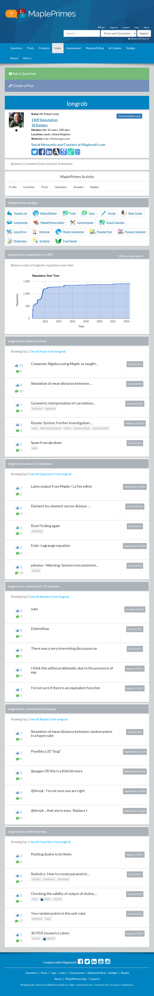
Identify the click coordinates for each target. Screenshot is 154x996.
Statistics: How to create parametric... (60, 874)
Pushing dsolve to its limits (51, 854)
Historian (44, 231)
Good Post (20, 231)
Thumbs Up (20, 213)
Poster (112, 213)
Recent (14, 58)
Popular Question (135, 231)
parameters (49, 879)
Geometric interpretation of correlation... (63, 403)
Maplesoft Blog (95, 48)
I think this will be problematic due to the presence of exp (72, 670)
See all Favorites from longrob (50, 842)
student (36, 570)
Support (126, 27)
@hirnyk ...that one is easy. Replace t (59, 810)
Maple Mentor (48, 213)
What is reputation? (131, 256)
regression (50, 408)
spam (34, 448)
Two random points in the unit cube (58, 913)
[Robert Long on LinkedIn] (49, 153)
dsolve (47, 899)
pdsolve (51, 938)
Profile (13, 187)
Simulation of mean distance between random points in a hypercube (71, 733)
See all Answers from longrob (49, 596)
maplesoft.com (84, 985)
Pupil (73, 213)
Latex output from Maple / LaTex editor (61, 486)
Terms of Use (101, 985)
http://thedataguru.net (57, 138)
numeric (58, 899)
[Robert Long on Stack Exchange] (77, 153)
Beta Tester (135, 213)
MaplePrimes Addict (52, 222)
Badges (131, 48)
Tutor (91, 213)
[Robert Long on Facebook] (41, 153)
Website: (37, 138)
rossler (67, 428)
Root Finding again (45, 525)
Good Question (115, 222)
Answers (79, 187)
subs (34, 609)
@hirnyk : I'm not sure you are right (58, 790)
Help (136, 27)
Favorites (28, 187)
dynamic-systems (82, 428)
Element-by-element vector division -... (61, 506)
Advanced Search (139, 38)
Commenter (21, 222)
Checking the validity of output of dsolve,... (64, 893)
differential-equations (50, 428)
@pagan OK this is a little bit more (57, 771)
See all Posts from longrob (48, 351)
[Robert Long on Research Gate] (71, 153)
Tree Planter (70, 241)
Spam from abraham (46, 442)
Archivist (45, 241)
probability (37, 918)
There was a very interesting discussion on (64, 648)
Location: (37, 134)
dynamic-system (100, 428)
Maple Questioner (73, 231)
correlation (37, 408)
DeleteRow (40, 628)
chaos (34, 428)
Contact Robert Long (129, 116)
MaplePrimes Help (76, 978)
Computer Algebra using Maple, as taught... (64, 363)
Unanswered (73, 48)
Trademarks (127, 985)
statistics (36, 879)
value (34, 899)
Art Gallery (115, 48)
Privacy (115, 985)
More (26, 58)
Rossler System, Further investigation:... (62, 423)
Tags (53, 972)
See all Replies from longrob (49, 719)
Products (44, 48)
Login (102, 27)
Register (114, 27)
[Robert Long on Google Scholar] (63, 153)
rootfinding (37, 531)
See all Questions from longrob (51, 474)
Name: (35, 114)
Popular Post (104, 231)
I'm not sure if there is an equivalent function (65, 688)
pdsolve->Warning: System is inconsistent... (64, 565)
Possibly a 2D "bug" (46, 751)
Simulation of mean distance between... (61, 383)
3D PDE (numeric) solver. (50, 933)
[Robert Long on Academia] (56, 153)
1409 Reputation (44, 120)
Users (58, 48)
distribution (63, 879)
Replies (94, 187)
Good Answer (85, 222)
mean (48, 918)
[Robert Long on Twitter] (34, 153)
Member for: (39, 129)
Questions (16, 48)
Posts (30, 48)
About (146, 27)
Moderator (20, 241)
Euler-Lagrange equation (50, 545)
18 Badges (39, 125)
